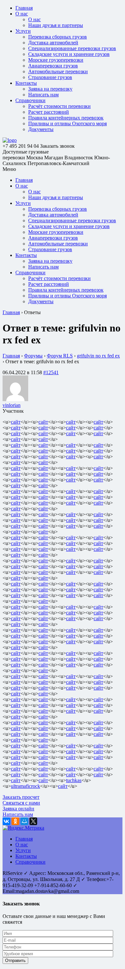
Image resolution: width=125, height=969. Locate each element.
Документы (41, 129)
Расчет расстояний (48, 112)
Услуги (23, 31)
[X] (33, 821)
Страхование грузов (50, 77)
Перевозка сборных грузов (57, 37)
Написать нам (43, 94)
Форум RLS (60, 355)
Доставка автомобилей (53, 42)
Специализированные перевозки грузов (72, 48)
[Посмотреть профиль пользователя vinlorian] (15, 399)
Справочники (30, 100)
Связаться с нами (21, 803)
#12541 (51, 372)
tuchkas (73, 780)
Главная (24, 8)
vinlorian (12, 405)
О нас (21, 13)
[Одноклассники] (15, 821)
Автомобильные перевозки (58, 71)
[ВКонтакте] (6, 821)
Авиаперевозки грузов (53, 65)
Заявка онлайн (18, 808)
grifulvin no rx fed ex (98, 355)
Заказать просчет (21, 797)
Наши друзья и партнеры (55, 25)
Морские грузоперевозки (55, 60)
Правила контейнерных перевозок (66, 117)
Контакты (26, 83)
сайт (16, 422)
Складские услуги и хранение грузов (69, 54)
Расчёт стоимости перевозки (59, 106)
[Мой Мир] (24, 821)
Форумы (33, 355)
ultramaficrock (25, 786)
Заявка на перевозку (50, 89)
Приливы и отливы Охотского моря (67, 123)
